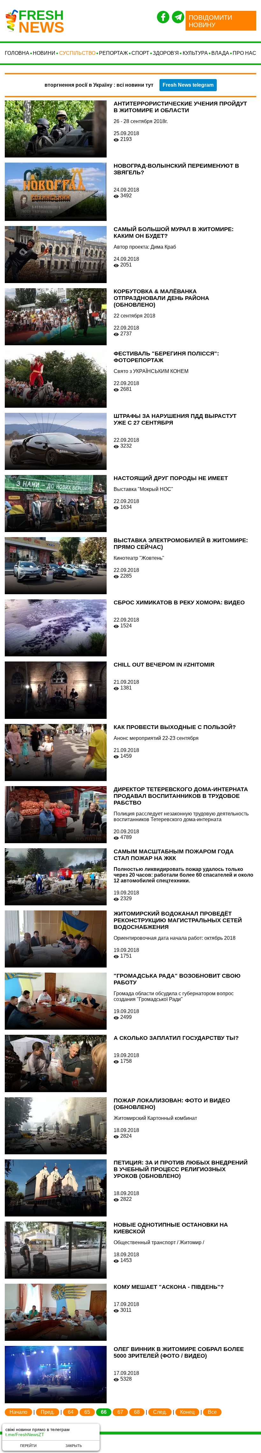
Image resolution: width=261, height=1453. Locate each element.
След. (160, 1412)
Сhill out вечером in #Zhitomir (164, 664)
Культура (195, 53)
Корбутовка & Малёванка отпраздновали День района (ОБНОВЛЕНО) (161, 298)
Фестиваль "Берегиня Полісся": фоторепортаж (166, 356)
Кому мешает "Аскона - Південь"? (169, 1287)
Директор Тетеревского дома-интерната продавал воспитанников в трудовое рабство (181, 796)
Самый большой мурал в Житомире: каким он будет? (174, 232)
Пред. (47, 1412)
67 (120, 1412)
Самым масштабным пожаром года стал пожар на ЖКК (174, 854)
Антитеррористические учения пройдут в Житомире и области (180, 106)
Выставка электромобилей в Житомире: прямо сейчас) (181, 543)
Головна (17, 53)
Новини (44, 53)
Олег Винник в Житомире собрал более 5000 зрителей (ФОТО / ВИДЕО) (179, 1352)
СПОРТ (140, 53)
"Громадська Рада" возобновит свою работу (177, 979)
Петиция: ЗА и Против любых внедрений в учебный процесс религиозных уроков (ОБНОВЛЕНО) (181, 1169)
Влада (220, 53)
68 (137, 1412)
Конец (187, 1412)
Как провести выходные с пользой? (175, 727)
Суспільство (77, 53)
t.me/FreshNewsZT (24, 1434)
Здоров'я (166, 53)
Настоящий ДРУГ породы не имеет (171, 478)
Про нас (244, 53)
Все (212, 1412)
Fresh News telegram (188, 85)
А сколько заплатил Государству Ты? (176, 1038)
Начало (18, 1412)
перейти (28, 1446)
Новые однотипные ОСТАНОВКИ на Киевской (171, 1228)
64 (71, 1412)
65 (87, 1412)
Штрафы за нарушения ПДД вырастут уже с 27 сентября (175, 419)
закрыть (74, 1446)
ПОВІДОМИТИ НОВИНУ (210, 21)
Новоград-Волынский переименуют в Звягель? (176, 169)
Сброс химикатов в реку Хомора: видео (179, 602)
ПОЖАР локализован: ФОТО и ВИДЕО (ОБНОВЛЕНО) (172, 1103)
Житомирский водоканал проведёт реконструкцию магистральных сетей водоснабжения (178, 920)
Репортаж (113, 53)
